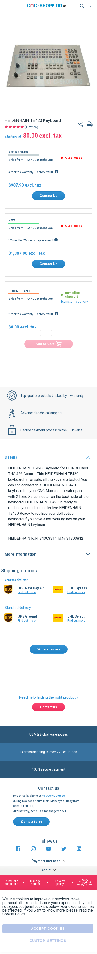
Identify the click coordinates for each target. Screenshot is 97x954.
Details (11, 457)
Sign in (56, 669)
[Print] (89, 125)
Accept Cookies (48, 928)
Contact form (31, 822)
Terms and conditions (11, 882)
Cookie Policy (13, 914)
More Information (20, 554)
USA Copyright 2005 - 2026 (85, 882)
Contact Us (48, 196)
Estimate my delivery (74, 301)
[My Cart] (92, 5)
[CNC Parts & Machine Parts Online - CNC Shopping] (47, 6)
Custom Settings (48, 940)
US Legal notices (35, 882)
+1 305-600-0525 (53, 795)
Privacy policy (60, 882)
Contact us (48, 707)
